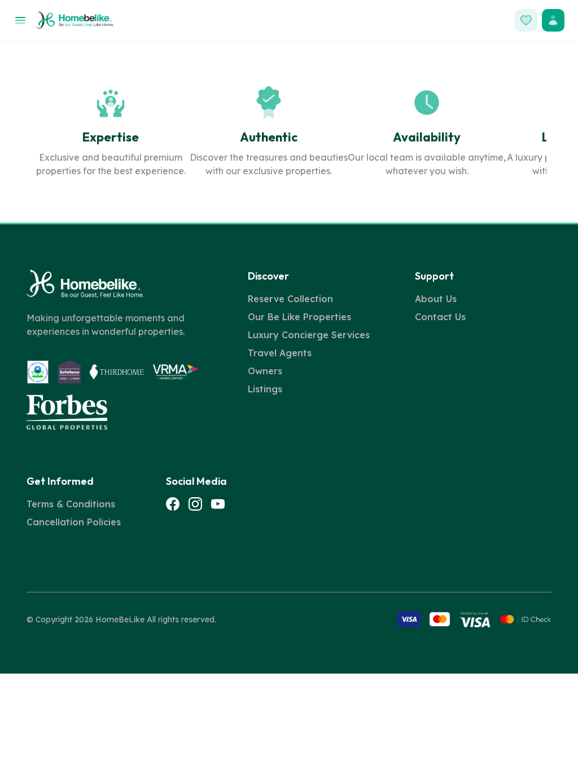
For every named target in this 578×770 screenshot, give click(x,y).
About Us (436, 298)
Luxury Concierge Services (309, 334)
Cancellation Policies (74, 522)
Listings (265, 389)
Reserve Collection (290, 298)
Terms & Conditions (71, 504)
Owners (265, 371)
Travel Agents (280, 353)
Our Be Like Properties (299, 316)
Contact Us (440, 316)
